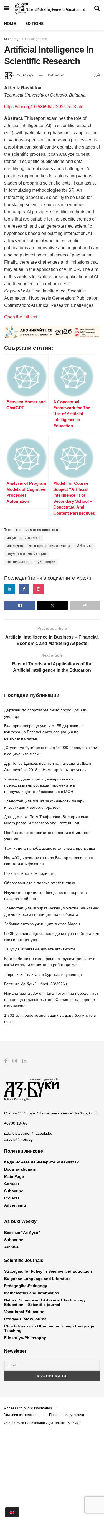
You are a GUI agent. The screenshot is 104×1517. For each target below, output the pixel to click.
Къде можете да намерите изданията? (41, 1162)
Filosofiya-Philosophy (25, 1338)
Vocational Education (24, 1311)
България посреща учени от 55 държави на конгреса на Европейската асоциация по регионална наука (44, 732)
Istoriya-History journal (26, 1319)
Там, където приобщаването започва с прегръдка (49, 848)
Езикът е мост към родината (30, 873)
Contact (11, 1183)
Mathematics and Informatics (31, 1293)
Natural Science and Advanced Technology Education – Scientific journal (45, 1302)
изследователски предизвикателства (38, 546)
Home (10, 23)
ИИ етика (85, 546)
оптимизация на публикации (31, 562)
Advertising (15, 1205)
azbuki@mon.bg (18, 1139)
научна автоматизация (26, 554)
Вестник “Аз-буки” (22, 1232)
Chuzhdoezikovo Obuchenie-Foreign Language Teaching (49, 1328)
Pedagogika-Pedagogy (25, 1285)
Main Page (12, 39)
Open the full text (20, 317)
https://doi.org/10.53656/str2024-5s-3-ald (43, 106)
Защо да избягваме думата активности (39, 949)
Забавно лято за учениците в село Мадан (42, 924)
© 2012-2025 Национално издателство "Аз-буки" (42, 1423)
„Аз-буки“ (28, 75)
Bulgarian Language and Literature (37, 1278)
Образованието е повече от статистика (39, 883)
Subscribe (13, 1191)
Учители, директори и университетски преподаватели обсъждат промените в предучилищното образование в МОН (39, 785)
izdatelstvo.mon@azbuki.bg (28, 1133)
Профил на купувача (66, 1415)
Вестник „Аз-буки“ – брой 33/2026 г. (36, 984)
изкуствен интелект (23, 538)
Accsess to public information (28, 1408)
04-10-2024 (55, 75)
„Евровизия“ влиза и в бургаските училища (43, 974)
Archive (11, 1247)
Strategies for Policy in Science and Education (48, 1271)
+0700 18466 (15, 1123)
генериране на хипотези (37, 530)
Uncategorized (36, 39)
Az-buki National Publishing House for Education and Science (50, 11)
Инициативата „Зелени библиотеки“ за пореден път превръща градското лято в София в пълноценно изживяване (51, 999)
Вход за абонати (20, 1169)
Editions (34, 23)
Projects (12, 1198)
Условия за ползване (21, 1415)
